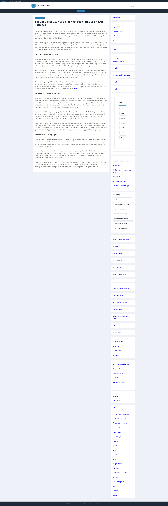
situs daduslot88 (118, 309)
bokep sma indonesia (120, 410)
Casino (73, 11)
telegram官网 (117, 464)
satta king (116, 441)
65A (122, 137)
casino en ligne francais (121, 218)
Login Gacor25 (117, 432)
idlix (114, 387)
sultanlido (116, 491)
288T (122, 128)
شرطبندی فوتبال (118, 373)
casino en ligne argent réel (121, 204)
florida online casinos (120, 369)
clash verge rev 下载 (119, 419)
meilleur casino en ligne (120, 209)
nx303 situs (116, 477)
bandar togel (117, 437)
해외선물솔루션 (118, 260)
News (42, 11)
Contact (81, 11)
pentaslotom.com (119, 378)
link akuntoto (117, 253)
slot (114, 325)
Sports (66, 11)
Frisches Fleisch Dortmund (121, 414)
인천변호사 (116, 177)
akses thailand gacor (120, 473)
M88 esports (117, 351)
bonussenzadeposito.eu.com (122, 75)
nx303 (115, 495)
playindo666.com (118, 382)
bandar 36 (116, 165)
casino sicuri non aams (120, 223)
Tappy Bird (116, 27)
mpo (114, 40)
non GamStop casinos (120, 228)
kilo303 (115, 50)
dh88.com (123, 123)
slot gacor (116, 468)
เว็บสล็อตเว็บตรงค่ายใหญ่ (120, 423)
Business (49, 11)
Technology (58, 11)
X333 (122, 132)
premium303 (117, 18)
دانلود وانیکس (117, 332)
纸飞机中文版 (117, 267)
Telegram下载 (117, 31)
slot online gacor (118, 482)
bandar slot (116, 346)
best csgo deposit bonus (121, 302)
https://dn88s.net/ (123, 118)
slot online (116, 59)
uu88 (122, 113)
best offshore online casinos (122, 161)
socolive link (117, 68)
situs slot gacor (118, 295)
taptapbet (116, 355)
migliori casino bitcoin (120, 274)
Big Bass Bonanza (118, 61)
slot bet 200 (116, 401)
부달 (114, 486)
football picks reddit (119, 181)
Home (36, 11)
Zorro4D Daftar (118, 342)
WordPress (99, 504)
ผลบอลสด (116, 246)
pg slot (115, 446)
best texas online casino (121, 364)
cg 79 (76, 88)
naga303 (115, 396)
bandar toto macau (119, 428)
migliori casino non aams (121, 239)
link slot (115, 36)
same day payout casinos (121, 288)
